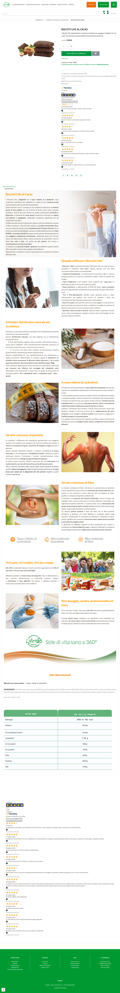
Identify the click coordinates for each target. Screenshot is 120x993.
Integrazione (15, 967)
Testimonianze (15, 965)
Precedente (65, 101)
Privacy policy (75, 965)
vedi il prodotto (108, 287)
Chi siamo (45, 961)
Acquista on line (105, 961)
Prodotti (39, 20)
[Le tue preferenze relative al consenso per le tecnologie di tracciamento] (3, 990)
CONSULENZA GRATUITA (33, 4)
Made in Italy (45, 967)
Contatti (45, 963)
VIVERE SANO (45, 4)
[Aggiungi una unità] (71, 46)
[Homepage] (6, 4)
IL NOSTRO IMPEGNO (18, 4)
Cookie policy (75, 967)
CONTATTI (71, 4)
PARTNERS (53, 4)
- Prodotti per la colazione (57, 20)
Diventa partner (75, 963)
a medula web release (60, 988)
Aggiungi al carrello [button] (76, 53)
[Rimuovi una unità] (63, 46)
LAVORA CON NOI (62, 4)
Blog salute (15, 961)
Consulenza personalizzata (15, 969)
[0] (104, 13)
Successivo (74, 101)
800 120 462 (103, 4)
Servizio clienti (105, 967)
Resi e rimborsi (105, 965)
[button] (96, 53)
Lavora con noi (75, 961)
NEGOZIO (91, 4)
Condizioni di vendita (105, 963)
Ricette (15, 963)
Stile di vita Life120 (45, 965)
